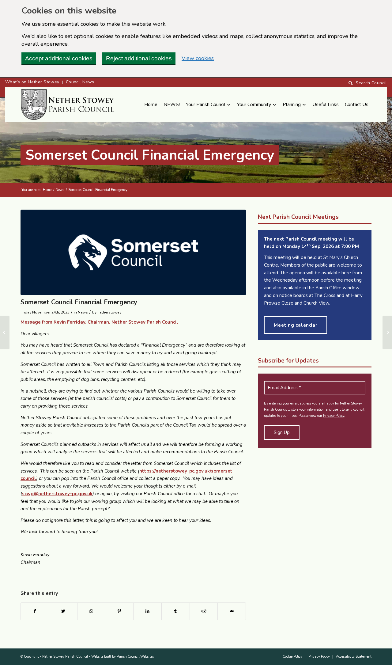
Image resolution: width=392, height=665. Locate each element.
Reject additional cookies (139, 58)
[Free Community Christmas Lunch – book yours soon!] (4, 332)
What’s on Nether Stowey (32, 82)
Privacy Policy (333, 415)
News (60, 190)
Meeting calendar (295, 325)
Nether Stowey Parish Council (65, 656)
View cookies (198, 58)
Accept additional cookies (58, 58)
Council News (80, 82)
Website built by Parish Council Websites (122, 656)
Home (47, 190)
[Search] (368, 83)
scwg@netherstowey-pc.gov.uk (57, 494)
